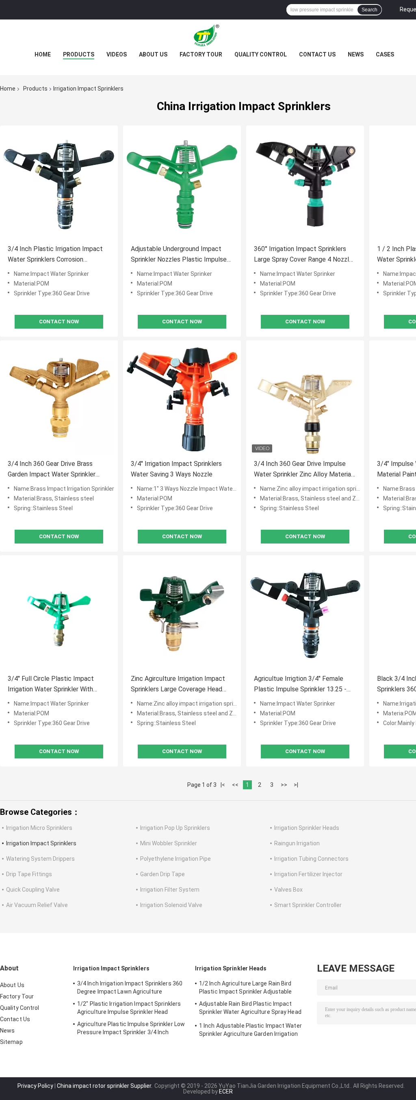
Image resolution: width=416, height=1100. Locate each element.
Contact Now (59, 321)
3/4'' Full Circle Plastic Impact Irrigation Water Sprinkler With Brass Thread (51, 685)
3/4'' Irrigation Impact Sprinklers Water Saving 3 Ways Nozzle (176, 469)
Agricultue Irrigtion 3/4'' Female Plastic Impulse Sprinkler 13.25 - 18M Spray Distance (300, 685)
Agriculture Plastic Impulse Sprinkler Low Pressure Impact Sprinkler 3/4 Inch (131, 1028)
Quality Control (260, 54)
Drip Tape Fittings (29, 874)
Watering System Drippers (40, 858)
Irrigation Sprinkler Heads (306, 828)
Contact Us (317, 54)
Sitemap (11, 1042)
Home (43, 54)
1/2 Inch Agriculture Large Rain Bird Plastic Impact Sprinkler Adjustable (245, 987)
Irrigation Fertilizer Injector (308, 874)
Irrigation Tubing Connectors (311, 858)
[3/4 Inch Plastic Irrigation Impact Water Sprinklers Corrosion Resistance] (59, 184)
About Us (153, 54)
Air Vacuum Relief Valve (37, 905)
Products (78, 54)
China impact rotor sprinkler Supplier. (105, 1086)
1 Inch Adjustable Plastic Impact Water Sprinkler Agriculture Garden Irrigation (250, 1029)
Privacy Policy (35, 1086)
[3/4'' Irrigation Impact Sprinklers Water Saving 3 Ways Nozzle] (182, 399)
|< (223, 785)
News (356, 54)
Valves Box (288, 889)
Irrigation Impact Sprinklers (41, 843)
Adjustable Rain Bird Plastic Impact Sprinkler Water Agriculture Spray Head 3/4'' (250, 1009)
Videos (116, 54)
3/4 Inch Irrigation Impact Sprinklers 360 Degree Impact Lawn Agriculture (129, 987)
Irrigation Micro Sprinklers (39, 828)
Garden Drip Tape (162, 874)
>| (296, 785)
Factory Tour (201, 54)
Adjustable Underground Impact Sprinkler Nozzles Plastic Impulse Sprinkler (179, 255)
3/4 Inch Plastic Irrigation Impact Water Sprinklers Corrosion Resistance (55, 255)
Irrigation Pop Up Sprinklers (175, 828)
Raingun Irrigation (297, 843)
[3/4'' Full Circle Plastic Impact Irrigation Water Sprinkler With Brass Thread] (59, 614)
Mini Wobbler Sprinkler (168, 843)
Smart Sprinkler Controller (308, 905)
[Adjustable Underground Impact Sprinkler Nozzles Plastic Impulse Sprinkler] (182, 184)
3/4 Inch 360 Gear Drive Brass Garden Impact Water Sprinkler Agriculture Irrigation (51, 470)
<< (235, 785)
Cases (385, 54)
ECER (226, 1091)
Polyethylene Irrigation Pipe (175, 858)
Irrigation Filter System (169, 889)
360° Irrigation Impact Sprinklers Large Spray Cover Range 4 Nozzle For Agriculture (303, 255)
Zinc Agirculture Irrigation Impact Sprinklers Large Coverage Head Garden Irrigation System (178, 685)
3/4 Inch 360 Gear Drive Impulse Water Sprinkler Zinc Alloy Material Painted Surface (303, 470)
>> (284, 785)
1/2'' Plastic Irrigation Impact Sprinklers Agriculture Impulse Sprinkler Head (129, 1007)
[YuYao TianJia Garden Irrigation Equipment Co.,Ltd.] (208, 36)
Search (369, 10)
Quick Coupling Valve (33, 889)
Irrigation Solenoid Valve (171, 905)
